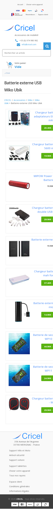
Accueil (20, 4)
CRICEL (7, 100)
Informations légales (19, 491)
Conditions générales (19, 486)
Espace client (43, 14)
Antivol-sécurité (16, 455)
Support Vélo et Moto (19, 450)
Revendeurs (30, 14)
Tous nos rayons (17, 475)
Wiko (30, 100)
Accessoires (19, 100)
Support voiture (16, 459)
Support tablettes (18, 466)
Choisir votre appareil (34, 4)
